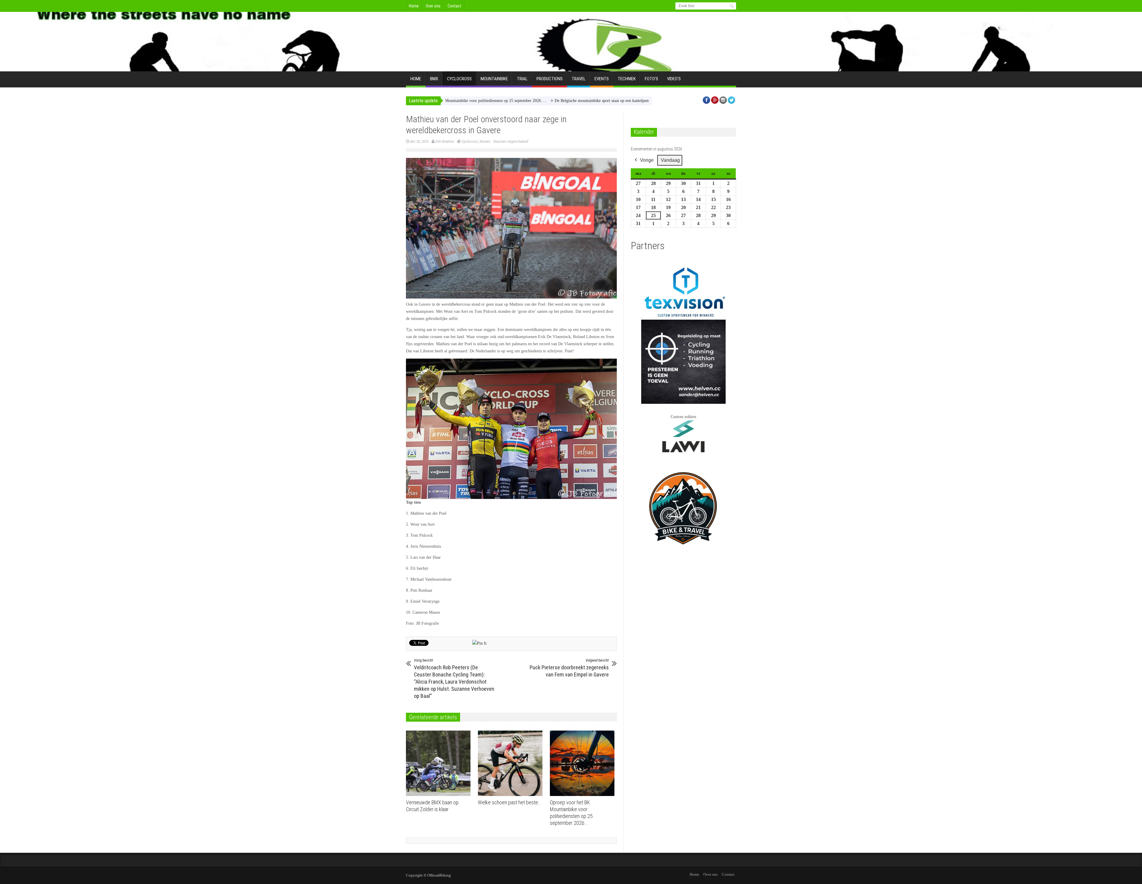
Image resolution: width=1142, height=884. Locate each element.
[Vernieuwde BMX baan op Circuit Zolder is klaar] (439, 763)
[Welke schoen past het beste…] (511, 763)
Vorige (647, 160)
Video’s (674, 78)
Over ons (433, 6)
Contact (454, 6)
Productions (550, 78)
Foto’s (651, 78)
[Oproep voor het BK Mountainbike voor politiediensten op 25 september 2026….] (583, 763)
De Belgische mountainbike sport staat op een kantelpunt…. (548, 100)
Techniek (627, 78)
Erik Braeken (444, 141)
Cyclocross (459, 78)
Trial (522, 78)
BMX (434, 78)
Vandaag (670, 160)
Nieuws (484, 141)
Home (414, 6)
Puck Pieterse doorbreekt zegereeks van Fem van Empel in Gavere (569, 668)
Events (601, 78)
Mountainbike (494, 78)
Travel (579, 78)
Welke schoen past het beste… (509, 802)
